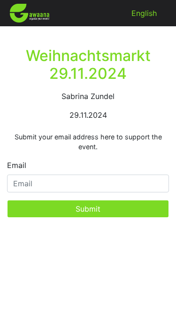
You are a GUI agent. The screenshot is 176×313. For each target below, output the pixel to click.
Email (16, 165)
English (144, 13)
